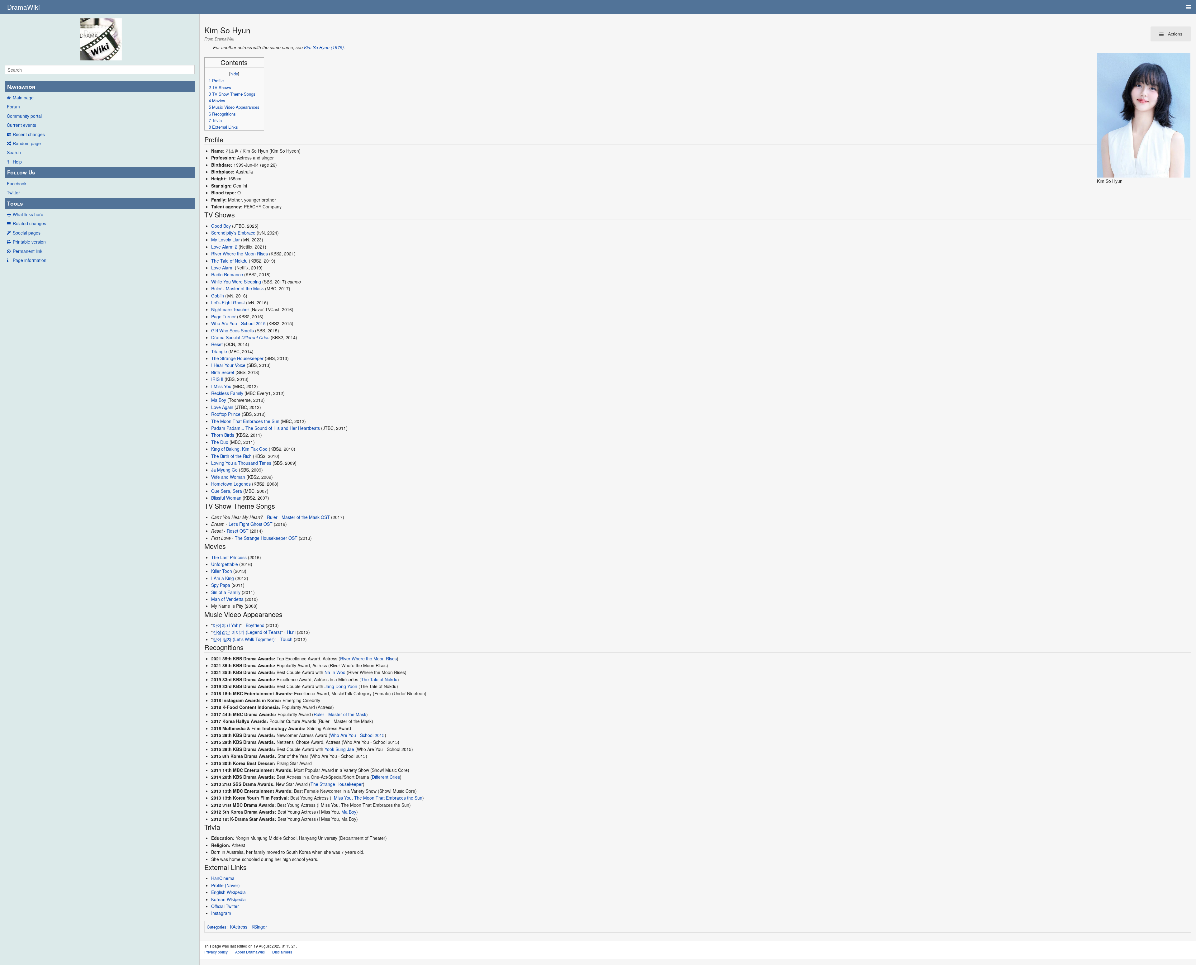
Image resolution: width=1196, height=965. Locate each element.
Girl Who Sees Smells (232, 330)
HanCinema (223, 878)
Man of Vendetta (227, 599)
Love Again (222, 407)
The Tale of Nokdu (229, 261)
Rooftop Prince (225, 414)
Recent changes (29, 134)
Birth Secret (222, 372)
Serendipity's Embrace (233, 233)
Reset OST (238, 531)
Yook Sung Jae (339, 749)
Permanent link (27, 251)
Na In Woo (335, 672)
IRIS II (217, 379)
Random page (27, 143)
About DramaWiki (250, 951)
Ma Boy (218, 400)
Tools (15, 203)
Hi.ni (291, 632)
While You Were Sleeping (236, 281)
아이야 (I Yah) (226, 625)
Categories (216, 927)
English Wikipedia (228, 892)
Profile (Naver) (225, 885)
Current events (21, 125)
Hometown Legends (231, 484)
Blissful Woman (226, 498)
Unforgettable (224, 564)
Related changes (29, 223)
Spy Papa (220, 585)
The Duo (219, 442)
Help (17, 162)
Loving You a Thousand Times (241, 463)
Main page (23, 97)
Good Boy (221, 226)
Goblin (217, 295)
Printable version (29, 242)
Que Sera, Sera (226, 491)
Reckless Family (227, 393)
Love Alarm (222, 267)
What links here (28, 214)
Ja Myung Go (224, 470)
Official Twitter (225, 906)
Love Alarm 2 (224, 247)
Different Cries (255, 337)
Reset (217, 344)
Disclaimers (282, 951)
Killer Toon (221, 571)
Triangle (219, 351)
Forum (13, 106)
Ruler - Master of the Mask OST (298, 517)
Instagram (221, 913)
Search (14, 152)
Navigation (21, 86)
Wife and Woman (228, 477)
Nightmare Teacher (230, 309)
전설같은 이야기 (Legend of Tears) (247, 632)
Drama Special (225, 337)
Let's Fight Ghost (228, 302)
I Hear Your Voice (228, 365)
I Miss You (221, 386)
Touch (286, 639)
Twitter (13, 192)
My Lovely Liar (225, 239)
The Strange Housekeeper (237, 358)
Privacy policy (216, 951)
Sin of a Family (225, 592)
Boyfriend (255, 625)
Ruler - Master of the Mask (237, 288)
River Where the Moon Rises (239, 253)
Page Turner (223, 316)
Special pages (26, 233)
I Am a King (222, 578)
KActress (238, 927)
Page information (29, 260)
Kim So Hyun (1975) (324, 47)
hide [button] (234, 74)
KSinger (259, 927)
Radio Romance (227, 274)
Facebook (16, 183)
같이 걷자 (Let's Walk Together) (244, 639)
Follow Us (21, 172)
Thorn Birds (222, 435)
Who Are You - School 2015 (238, 323)
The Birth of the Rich (231, 456)
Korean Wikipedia (228, 899)
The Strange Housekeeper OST (266, 538)
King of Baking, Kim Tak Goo (239, 449)
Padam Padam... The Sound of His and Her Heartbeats (265, 428)
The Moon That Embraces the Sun (245, 421)
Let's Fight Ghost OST (251, 524)
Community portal (24, 116)
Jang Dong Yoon (341, 686)
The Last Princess (229, 557)
